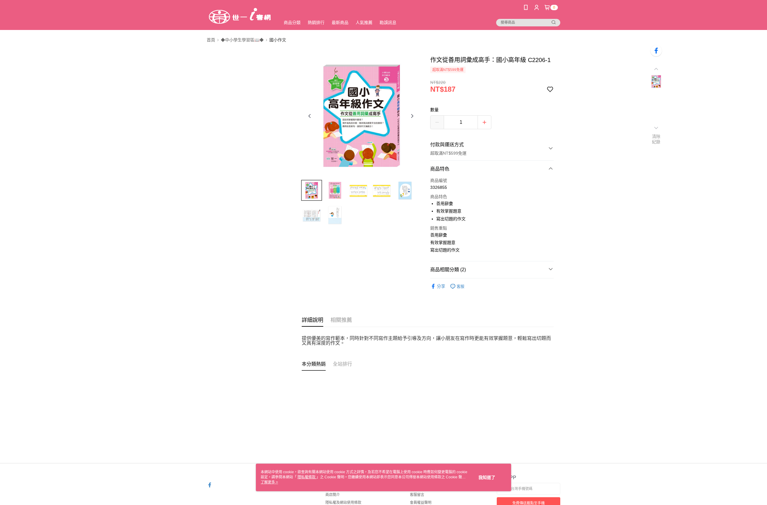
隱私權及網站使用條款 (343, 503)
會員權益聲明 (420, 503)
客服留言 (417, 495)
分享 (441, 286)
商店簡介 (332, 495)
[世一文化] (240, 15)
